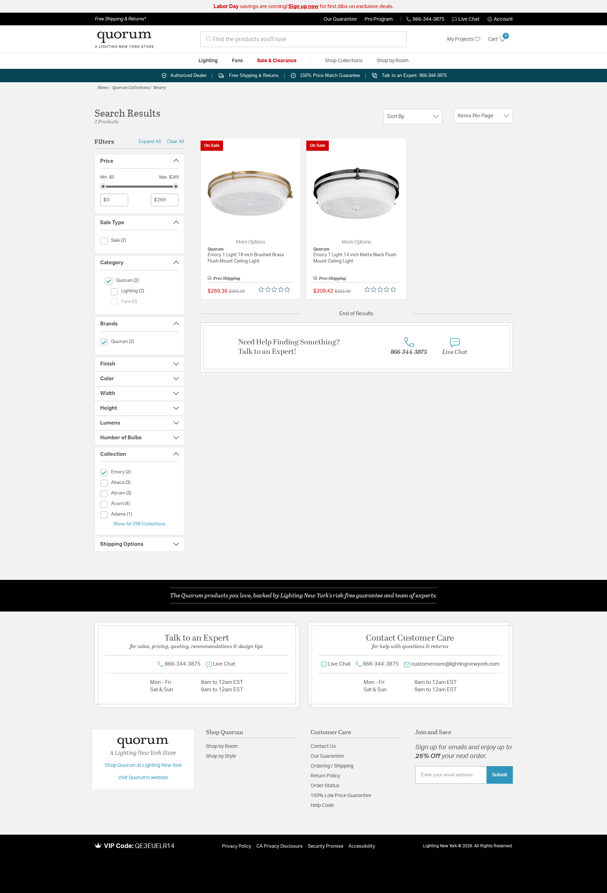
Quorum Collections (131, 87)
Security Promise (325, 846)
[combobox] (303, 39)
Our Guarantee (340, 19)
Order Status (325, 785)
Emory (160, 87)
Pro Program (379, 19)
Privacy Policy (236, 846)
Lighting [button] (208, 60)
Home (103, 87)
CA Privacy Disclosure (279, 846)
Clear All (175, 141)
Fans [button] (237, 60)
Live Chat (468, 19)
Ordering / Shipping (332, 766)
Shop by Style (221, 756)
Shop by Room (222, 746)
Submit (499, 774)
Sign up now (303, 6)
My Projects (461, 39)
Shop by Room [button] (393, 60)
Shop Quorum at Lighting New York (143, 765)
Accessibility (361, 846)
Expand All (150, 141)
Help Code (322, 805)
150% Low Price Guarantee (341, 795)
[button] (500, 19)
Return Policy (325, 776)
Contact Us (323, 746)
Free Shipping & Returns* (120, 19)
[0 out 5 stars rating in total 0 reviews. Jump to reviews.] (276, 290)
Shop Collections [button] (344, 60)
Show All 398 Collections (139, 524)
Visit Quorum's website (143, 777)
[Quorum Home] (124, 39)
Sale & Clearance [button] (276, 60)
